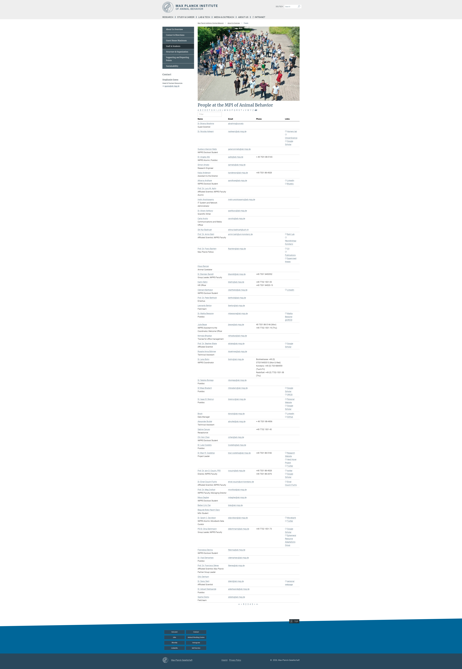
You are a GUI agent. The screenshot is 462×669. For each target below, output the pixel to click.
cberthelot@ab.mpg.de (237, 290)
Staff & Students (173, 46)
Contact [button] (166, 74)
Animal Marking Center (196, 637)
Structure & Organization (177, 52)
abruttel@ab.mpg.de (236, 421)
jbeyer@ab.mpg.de (236, 324)
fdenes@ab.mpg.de (236, 565)
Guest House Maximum (176, 40)
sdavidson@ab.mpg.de (238, 518)
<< (239, 604)
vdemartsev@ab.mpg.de (238, 558)
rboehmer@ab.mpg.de (237, 351)
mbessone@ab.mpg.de (238, 313)
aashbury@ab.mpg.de (237, 211)
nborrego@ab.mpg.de (237, 380)
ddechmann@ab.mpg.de (238, 529)
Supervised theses (290, 260)
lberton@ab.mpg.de (236, 305)
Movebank (291, 518)
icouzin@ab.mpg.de (236, 471)
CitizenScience (291, 138)
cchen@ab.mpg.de (236, 437)
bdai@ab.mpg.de (235, 505)
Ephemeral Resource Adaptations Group (290, 540)
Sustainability (172, 66)
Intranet (260, 17)
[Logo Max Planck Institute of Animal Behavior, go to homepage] (207, 7)
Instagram (196, 643)
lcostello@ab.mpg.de (237, 445)
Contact (196, 632)
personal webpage (289, 583)
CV (288, 249)
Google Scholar (289, 143)
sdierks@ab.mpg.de (236, 597)
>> (257, 604)
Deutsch (279, 6)
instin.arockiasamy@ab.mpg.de (241, 199)
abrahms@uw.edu (236, 123)
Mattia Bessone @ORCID (289, 316)
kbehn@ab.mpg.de (236, 282)
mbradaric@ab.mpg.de (238, 388)
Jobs (174, 637)
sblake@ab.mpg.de (236, 343)
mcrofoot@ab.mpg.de (237, 490)
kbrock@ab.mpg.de (236, 414)
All (256, 110)
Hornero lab (292, 131)
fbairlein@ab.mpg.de (237, 249)
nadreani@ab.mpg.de (237, 131)
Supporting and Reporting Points (177, 59)
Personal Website (290, 401)
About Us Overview (174, 29)
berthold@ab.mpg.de (237, 298)
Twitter (290, 466)
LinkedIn (290, 180)
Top (296, 621)
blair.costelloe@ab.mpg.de (239, 453)
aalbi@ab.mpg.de (235, 157)
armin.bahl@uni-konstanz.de (240, 234)
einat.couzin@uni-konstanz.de (241, 482)
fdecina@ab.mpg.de (236, 550)
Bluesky (290, 184)
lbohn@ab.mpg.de (236, 359)
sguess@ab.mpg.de (171, 86)
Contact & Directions (175, 35)
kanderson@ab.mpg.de (238, 173)
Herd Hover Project (290, 461)
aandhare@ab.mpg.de (237, 180)
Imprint (224, 660)
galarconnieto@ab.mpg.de (239, 149)
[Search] (298, 6)
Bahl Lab (291, 234)
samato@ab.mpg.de (236, 165)
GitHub (290, 417)
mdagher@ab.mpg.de (237, 497)
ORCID (289, 395)
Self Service (196, 648)
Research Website (290, 454)
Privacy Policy (235, 660)
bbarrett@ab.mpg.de (237, 274)
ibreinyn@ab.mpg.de (237, 399)
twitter (289, 471)
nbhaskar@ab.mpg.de (237, 336)
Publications (290, 255)
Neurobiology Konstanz (290, 242)
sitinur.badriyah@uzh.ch (238, 230)
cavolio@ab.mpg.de (236, 218)
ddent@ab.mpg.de (236, 581)
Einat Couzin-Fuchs (291, 483)
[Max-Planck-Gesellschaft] (166, 660)
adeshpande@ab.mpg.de (238, 589)
